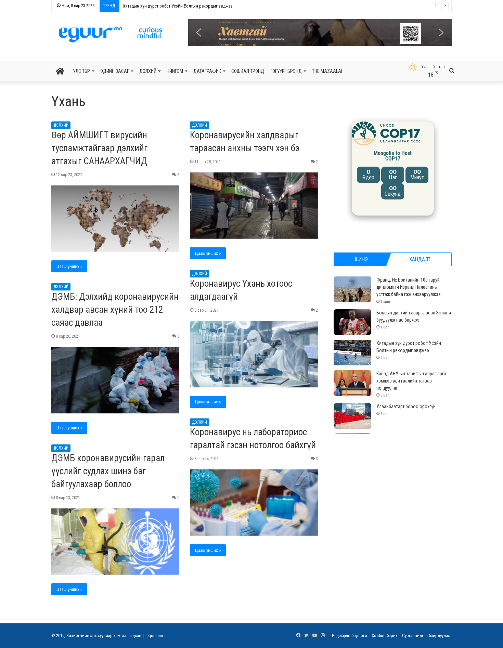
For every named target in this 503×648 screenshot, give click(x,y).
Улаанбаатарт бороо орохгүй (406, 406)
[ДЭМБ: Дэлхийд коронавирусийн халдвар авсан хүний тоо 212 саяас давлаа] (115, 380)
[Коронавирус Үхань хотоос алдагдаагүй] (254, 354)
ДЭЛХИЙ (147, 71)
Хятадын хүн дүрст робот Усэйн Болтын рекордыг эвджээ (175, 6)
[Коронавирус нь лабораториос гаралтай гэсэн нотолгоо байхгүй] (254, 502)
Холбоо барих (385, 635)
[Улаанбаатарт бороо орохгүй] (352, 416)
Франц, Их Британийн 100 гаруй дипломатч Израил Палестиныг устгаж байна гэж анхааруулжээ (408, 287)
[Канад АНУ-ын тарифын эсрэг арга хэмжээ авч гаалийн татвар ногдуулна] (352, 383)
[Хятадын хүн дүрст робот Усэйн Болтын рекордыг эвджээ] (352, 352)
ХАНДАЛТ (419, 259)
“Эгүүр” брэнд (286, 71)
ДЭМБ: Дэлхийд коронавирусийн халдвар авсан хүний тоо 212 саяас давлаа (115, 309)
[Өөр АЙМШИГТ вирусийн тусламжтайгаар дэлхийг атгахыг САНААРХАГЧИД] (115, 218)
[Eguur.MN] (110, 34)
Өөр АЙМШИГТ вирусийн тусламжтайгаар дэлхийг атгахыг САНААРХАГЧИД (99, 148)
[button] (320, 32)
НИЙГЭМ (175, 71)
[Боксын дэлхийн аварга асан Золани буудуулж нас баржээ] (352, 322)
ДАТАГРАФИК (207, 71)
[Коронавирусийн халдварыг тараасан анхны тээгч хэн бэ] (254, 205)
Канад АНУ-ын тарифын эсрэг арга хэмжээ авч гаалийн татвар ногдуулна (411, 381)
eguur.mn (154, 635)
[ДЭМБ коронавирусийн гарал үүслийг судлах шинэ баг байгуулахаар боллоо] (115, 541)
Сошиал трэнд (247, 71)
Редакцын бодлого (349, 635)
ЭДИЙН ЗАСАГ (114, 71)
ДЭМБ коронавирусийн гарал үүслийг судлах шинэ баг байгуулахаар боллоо (108, 471)
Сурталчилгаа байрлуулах (426, 635)
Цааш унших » (69, 266)
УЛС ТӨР (81, 71)
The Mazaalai (327, 71)
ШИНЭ (361, 259)
